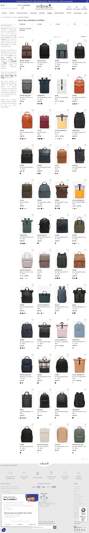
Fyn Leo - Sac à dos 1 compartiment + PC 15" (31, 97)
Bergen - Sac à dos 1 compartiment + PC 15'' (31, 272)
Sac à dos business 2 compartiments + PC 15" (31, 62)
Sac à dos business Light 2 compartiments (48, 342)
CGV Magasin (77, 498)
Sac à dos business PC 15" (79, 132)
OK (55, 527)
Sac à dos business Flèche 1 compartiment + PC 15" (33, 167)
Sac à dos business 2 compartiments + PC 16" (31, 342)
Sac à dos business (42, 62)
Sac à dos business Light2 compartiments (66, 411)
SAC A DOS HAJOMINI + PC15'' (80, 202)
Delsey (5, 63)
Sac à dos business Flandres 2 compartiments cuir (33, 132)
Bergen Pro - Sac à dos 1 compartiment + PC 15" (32, 376)
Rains (2, 76)
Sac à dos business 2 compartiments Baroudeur (49, 376)
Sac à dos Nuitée (41, 132)
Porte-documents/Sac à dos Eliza (46, 307)
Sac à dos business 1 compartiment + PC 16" (66, 446)
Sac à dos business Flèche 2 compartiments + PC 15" (68, 376)
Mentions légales (78, 502)
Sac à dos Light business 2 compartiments (66, 237)
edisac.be (76, 516)
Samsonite (14, 61)
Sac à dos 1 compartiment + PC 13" (64, 97)
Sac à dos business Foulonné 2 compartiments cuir (50, 167)
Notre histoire (77, 490)
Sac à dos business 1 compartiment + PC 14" (31, 237)
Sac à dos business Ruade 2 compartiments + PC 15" (33, 446)
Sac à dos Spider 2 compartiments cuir (65, 202)
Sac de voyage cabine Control (45, 237)
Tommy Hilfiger (9, 76)
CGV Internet (77, 494)
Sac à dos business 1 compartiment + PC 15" (48, 97)
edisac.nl (76, 517)
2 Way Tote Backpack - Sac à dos (28, 411)
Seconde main (77, 488)
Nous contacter (6, 491)
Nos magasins (77, 487)
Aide (75, 492)
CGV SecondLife (78, 500)
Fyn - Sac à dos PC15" (43, 446)
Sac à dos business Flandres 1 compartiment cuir (33, 307)
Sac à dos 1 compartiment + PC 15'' (64, 342)
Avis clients (78, 532)
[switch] (83, 520)
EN (3, 5)
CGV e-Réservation (78, 496)
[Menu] (86, 508)
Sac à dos (57, 132)
